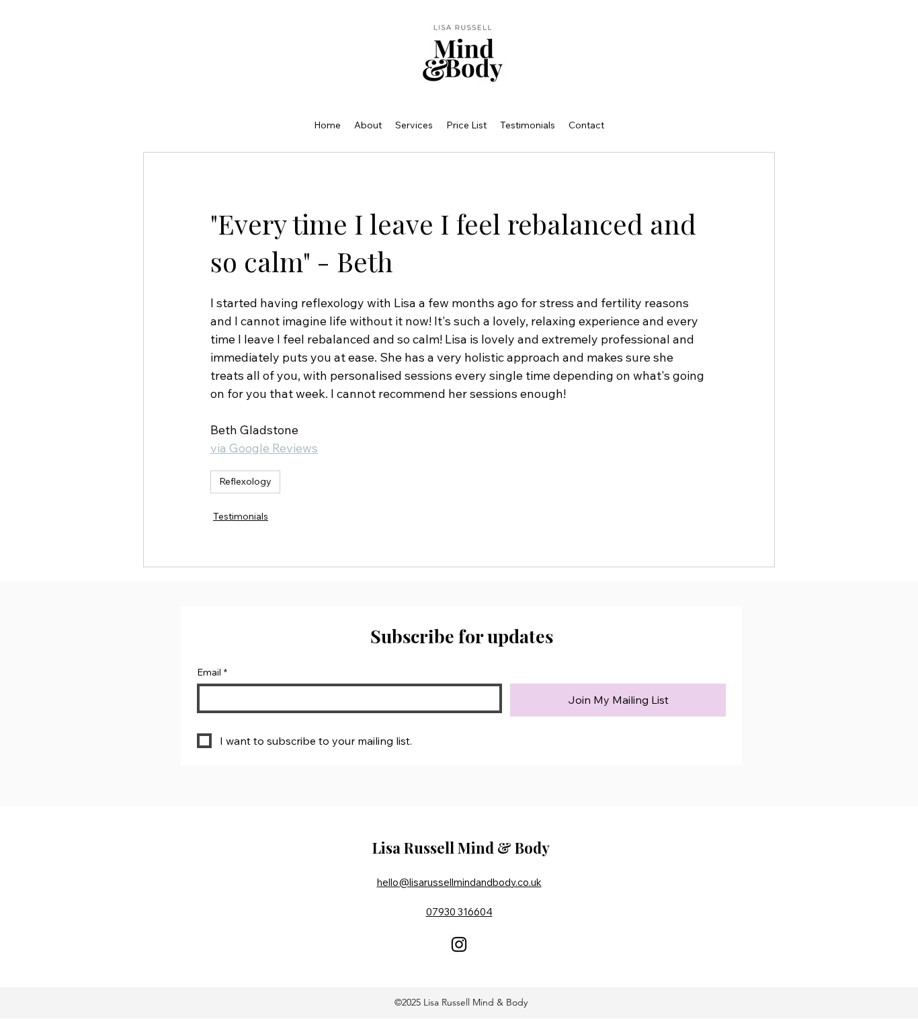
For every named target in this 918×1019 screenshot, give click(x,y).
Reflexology (245, 481)
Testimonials (240, 516)
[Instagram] (459, 944)
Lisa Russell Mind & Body (461, 848)
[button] (367, 125)
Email (212, 672)
